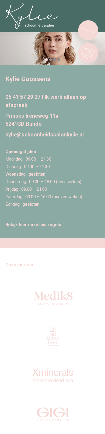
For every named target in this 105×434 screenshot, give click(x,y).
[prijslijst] (88, 54)
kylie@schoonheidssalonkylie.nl (44, 134)
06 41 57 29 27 (22, 97)
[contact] (88, 31)
